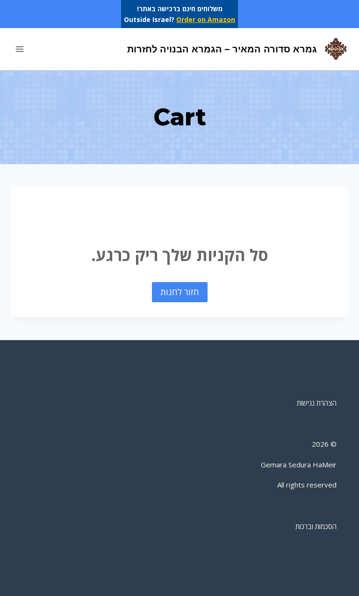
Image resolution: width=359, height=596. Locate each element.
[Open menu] (20, 49)
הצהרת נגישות (317, 402)
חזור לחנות (179, 292)
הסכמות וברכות (316, 526)
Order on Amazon (205, 19)
